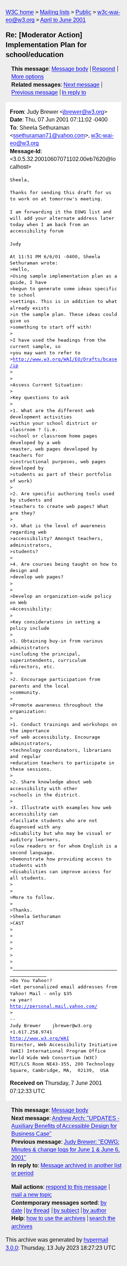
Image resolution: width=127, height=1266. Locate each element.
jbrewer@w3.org (83, 112)
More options (27, 77)
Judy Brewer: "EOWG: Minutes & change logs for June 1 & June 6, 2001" (65, 1150)
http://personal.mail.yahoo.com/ (53, 1006)
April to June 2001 (63, 20)
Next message (81, 85)
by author (94, 1211)
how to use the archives (55, 1218)
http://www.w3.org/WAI (39, 1038)
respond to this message (76, 1187)
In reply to (74, 92)
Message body (70, 69)
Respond (103, 69)
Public (83, 12)
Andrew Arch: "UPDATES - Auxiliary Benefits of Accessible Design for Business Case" (65, 1126)
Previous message (34, 92)
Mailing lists (54, 12)
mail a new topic (31, 1195)
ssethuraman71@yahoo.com (49, 135)
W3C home (20, 12)
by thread (37, 1211)
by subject (66, 1211)
